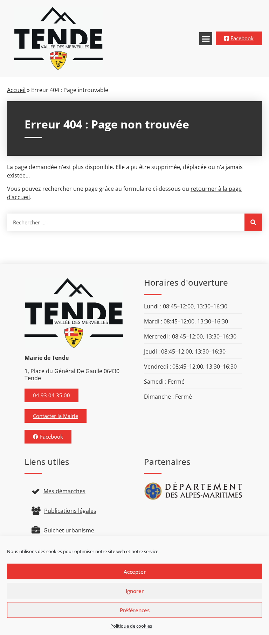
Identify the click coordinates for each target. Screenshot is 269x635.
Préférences (135, 610)
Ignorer (135, 590)
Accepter (135, 571)
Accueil (16, 90)
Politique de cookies (131, 626)
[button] (206, 39)
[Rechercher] (253, 222)
